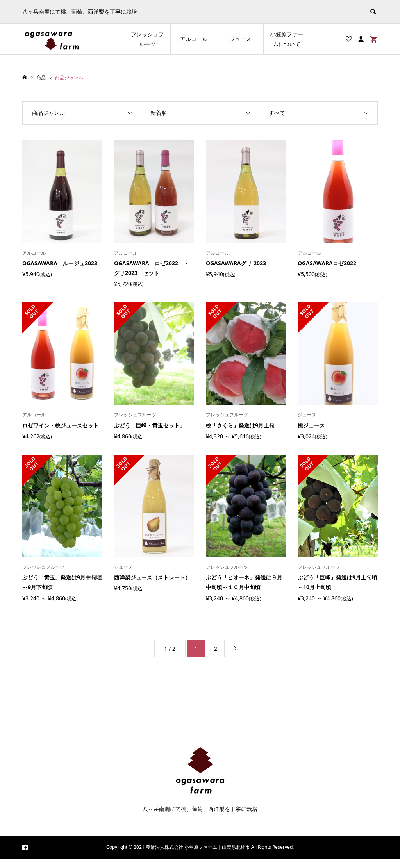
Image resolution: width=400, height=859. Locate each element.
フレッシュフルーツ (147, 39)
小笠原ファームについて (286, 39)
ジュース (240, 39)
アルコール (193, 39)
